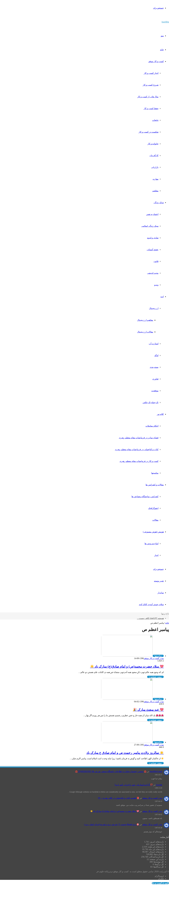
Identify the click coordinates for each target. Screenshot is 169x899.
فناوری (155, 379)
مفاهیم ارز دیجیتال (145, 320)
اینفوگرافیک (153, 508)
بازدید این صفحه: (156, 859)
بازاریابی (154, 167)
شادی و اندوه (152, 238)
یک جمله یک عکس (150, 402)
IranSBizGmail (156, 771)
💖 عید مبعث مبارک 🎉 (148, 709)
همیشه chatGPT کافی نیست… (150, 618)
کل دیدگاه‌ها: (158, 867)
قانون (156, 261)
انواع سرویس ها (151, 543)
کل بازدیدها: (158, 854)
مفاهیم (155, 191)
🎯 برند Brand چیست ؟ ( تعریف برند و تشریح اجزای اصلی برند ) (111, 824)
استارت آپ (153, 343)
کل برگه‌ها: (159, 864)
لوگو (156, 355)
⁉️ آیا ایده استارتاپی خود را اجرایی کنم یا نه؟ (134, 785)
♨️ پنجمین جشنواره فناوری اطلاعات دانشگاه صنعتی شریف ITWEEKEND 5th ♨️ (111, 771)
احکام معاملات (151, 426)
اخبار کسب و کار (151, 73)
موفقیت (154, 391)
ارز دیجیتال (153, 308)
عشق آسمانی (152, 249)
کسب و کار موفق (156, 61)
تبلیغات (155, 120)
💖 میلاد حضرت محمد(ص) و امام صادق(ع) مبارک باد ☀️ (127, 666)
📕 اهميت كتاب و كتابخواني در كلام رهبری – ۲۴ (118, 798)
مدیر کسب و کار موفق (154, 658)
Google (159, 785)
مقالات (155, 520)
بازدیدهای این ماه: (156, 849)
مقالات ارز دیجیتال (145, 332)
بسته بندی (154, 367)
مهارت (155, 179)
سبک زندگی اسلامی (149, 226)
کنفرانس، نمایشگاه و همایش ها (145, 496)
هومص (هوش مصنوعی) (153, 532)
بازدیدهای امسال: (156, 852)
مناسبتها (154, 473)
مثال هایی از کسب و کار (147, 97)
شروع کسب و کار (150, 85)
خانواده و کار (152, 144)
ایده (162, 296)
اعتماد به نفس (152, 214)
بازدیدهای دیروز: (156, 844)
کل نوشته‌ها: (158, 862)
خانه (162, 49)
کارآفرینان (153, 155)
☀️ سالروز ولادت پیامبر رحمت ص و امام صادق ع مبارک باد (125, 752)
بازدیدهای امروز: (156, 842)
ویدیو (156, 285)
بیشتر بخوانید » (155, 677)
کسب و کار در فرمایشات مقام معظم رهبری (138, 461)
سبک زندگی (159, 202)
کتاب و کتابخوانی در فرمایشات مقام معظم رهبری (136, 449)
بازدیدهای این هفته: (155, 847)
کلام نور (160, 414)
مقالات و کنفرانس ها (155, 485)
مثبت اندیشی (152, 273)
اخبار (156, 555)
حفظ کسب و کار (151, 108)
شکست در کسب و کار (148, 132)
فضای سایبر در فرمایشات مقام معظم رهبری (138, 438)
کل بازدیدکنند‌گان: (156, 857)
